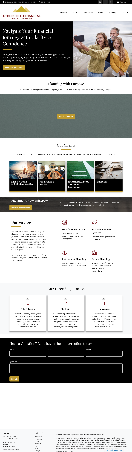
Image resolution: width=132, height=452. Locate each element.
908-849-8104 (13, 439)
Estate (37, 441)
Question (13, 362)
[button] (63, 12)
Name (11, 349)
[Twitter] (100, 2)
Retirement (38, 437)
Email (50, 349)
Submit (14, 379)
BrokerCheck (100, 434)
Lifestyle (37, 451)
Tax (36, 446)
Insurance (38, 444)
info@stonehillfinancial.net (11, 450)
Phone (88, 349)
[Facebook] (111, 2)
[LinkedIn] (105, 2)
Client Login (123, 2)
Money (37, 448)
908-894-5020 (45, 2)
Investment (38, 439)
